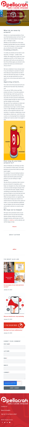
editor (14, 249)
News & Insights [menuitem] (5, 410)
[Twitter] (1, 10)
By (9, 20)
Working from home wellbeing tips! (13, 330)
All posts (14, 226)
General (9, 10)
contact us (11, 220)
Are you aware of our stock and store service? (14, 286)
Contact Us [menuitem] (4, 406)
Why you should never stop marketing (14, 316)
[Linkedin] (1, 13)
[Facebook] (1, 16)
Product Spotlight (17, 10)
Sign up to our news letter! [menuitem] (9, 414)
